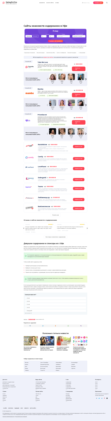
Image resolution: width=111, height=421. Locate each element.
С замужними (68, 386)
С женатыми (68, 385)
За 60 (96, 388)
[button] (86, 79)
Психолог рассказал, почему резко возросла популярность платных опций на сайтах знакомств (79, 350)
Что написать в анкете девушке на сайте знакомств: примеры (63, 348)
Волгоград (42, 368)
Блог (22, 408)
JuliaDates (37, 398)
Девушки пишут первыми (41, 388)
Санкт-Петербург (44, 362)
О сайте (5, 408)
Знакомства (42, 2)
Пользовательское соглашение (21, 416)
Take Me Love (38, 393)
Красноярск (58, 366)
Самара (73, 364)
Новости (26, 408)
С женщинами (82, 52)
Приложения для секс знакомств (101, 393)
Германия (5, 395)
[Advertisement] (55, 13)
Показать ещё (55, 215)
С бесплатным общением (41, 382)
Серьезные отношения (29, 52)
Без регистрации (40, 52)
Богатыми (68, 395)
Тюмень (27, 370)
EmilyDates (38, 400)
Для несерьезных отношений (8, 385)
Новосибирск (59, 362)
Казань (26, 364)
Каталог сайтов (50, 2)
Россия (4, 393)
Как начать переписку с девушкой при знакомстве (30, 348)
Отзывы (57, 2)
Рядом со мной (39, 385)
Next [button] (87, 228)
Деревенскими (69, 398)
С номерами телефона (40, 383)
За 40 (96, 383)
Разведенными (69, 400)
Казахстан (5, 397)
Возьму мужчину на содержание (9, 386)
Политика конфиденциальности (8, 416)
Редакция (17, 408)
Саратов (73, 368)
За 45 (96, 385)
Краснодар (58, 368)
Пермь (26, 368)
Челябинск (58, 364)
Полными (67, 393)
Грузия (4, 398)
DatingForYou (11, 2)
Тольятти (42, 370)
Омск (26, 366)
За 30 (96, 382)
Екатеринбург (74, 362)
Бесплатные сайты (51, 52)
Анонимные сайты (39, 386)
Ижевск (57, 370)
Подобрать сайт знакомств (55, 41)
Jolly (36, 397)
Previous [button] (24, 228)
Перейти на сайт (77, 69)
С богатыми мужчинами (70, 388)
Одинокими (68, 397)
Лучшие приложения (99, 395)
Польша (4, 400)
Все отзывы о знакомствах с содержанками (55, 237)
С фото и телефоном (61, 52)
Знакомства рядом (71, 52)
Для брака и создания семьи (8, 382)
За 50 (96, 386)
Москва (26, 362)
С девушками (68, 382)
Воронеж (73, 366)
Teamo (37, 395)
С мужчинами (68, 383)
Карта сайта (33, 408)
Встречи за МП (6, 383)
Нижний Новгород (44, 364)
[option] (39, 228)
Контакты (10, 408)
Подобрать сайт (98, 2)
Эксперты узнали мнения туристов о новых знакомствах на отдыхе (47, 348)
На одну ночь (5, 388)
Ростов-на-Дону (44, 366)
